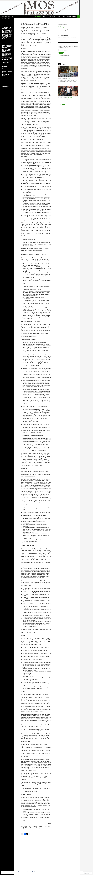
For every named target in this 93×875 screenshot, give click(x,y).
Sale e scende (4, 84)
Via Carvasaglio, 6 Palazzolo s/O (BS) (62, 27)
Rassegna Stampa (51, 16)
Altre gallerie (62, 104)
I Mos (44, 16)
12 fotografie (69, 97)
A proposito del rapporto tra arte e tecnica (7, 62)
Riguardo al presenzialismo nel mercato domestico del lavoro (7, 54)
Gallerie (64, 64)
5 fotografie (69, 78)
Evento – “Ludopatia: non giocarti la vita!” (67, 80)
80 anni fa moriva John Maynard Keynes (6, 69)
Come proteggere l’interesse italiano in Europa (7, 28)
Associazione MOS (7, 16)
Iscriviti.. (61, 52)
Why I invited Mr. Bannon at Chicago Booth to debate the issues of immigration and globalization (7, 36)
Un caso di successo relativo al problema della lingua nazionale (7, 58)
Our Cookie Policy (26, 872)
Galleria (63, 16)
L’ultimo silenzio (5, 86)
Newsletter (61, 44)
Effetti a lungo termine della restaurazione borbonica (6, 50)
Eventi (59, 16)
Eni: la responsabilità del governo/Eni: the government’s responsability (7, 31)
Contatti (74, 16)
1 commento (64, 101)
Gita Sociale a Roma (62, 99)
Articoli (69, 16)
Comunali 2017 (38, 16)
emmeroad (68, 81)
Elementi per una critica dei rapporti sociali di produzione (7, 46)
